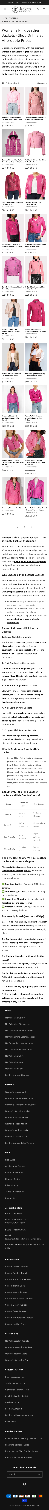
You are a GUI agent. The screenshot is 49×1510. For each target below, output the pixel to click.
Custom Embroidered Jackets (19, 1298)
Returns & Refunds (14, 1172)
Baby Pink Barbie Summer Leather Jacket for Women (12, 118)
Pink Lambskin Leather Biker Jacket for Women (35, 161)
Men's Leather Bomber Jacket (19, 1030)
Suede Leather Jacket (15, 1383)
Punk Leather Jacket (14, 1377)
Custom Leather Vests (15, 1324)
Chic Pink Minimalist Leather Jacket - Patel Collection (35, 118)
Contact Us (10, 1198)
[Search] (38, 10)
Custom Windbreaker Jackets (19, 1317)
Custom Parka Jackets (15, 1311)
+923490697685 (19, 1230)
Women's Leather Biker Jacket (19, 1098)
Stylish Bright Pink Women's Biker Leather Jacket (35, 245)
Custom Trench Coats (15, 1285)
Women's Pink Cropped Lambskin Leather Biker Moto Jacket (13, 462)
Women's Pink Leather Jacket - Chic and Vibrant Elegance (36, 509)
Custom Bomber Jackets (16, 1273)
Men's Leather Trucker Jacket (19, 1049)
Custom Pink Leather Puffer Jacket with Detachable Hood (13, 161)
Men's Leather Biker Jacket (18, 1024)
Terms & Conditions (14, 1191)
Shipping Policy (12, 1179)
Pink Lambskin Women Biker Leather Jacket (12, 203)
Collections (14, 18)
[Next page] (31, 527)
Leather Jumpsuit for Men (17, 1075)
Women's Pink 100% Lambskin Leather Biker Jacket (11, 418)
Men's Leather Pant (14, 1068)
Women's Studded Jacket (17, 1130)
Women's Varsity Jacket (16, 1136)
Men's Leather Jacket (15, 1017)
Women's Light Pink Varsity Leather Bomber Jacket (35, 375)
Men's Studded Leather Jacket (19, 1043)
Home (4, 18)
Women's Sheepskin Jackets (18, 1347)
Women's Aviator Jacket (16, 1117)
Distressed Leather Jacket (17, 1389)
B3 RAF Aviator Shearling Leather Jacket (24, 1438)
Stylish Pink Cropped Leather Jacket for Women (13, 288)
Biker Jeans (10, 1421)
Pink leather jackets (11, 546)
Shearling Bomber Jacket (17, 1444)
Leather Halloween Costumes (19, 1415)
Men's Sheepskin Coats (16, 1353)
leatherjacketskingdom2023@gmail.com (23, 1239)
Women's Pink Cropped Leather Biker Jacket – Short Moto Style (35, 462)
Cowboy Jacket (12, 1402)
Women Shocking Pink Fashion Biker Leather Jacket (36, 330)
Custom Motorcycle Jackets (18, 1279)
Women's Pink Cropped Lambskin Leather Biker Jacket (33, 418)
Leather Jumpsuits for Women (19, 1143)
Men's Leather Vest (14, 1062)
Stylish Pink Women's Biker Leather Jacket (35, 288)
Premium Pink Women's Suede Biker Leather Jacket (12, 245)
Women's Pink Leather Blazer (13, 508)
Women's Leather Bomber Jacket (20, 1104)
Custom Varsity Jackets (16, 1292)
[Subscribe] (39, 1474)
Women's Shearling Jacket (17, 1111)
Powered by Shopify (33, 1505)
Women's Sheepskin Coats (17, 1360)
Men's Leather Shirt (14, 1055)
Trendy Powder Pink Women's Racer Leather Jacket (11, 331)
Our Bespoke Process (15, 1166)
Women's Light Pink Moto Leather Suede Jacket (11, 375)
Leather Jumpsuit (13, 1408)
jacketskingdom (20, 1505)
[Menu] (5, 10)
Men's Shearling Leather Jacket (20, 1036)
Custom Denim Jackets (16, 1304)
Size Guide (10, 1159)
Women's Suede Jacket (16, 1123)
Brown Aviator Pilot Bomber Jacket (21, 1451)
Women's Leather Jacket (16, 1092)
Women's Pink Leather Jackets (15, 21)
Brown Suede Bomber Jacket (18, 1457)
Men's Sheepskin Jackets (17, 1340)
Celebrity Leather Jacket (16, 1396)
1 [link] (17, 527)
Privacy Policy (11, 1185)
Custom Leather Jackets (16, 1266)
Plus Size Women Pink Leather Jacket (33, 203)
